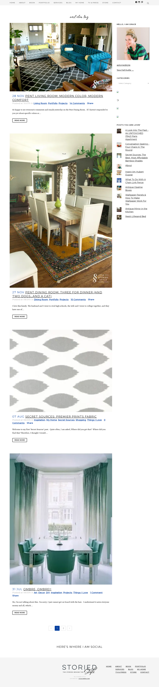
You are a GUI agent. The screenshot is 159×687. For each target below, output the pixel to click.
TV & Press (120, 672)
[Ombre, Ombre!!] (61, 519)
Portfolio (53, 103)
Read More (20, 120)
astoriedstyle (123, 65)
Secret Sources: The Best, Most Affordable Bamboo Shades (136, 157)
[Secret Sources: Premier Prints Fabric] (61, 371)
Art (35, 592)
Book (128, 666)
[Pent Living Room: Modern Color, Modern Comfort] (61, 57)
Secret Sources (66, 420)
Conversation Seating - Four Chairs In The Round (137, 147)
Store (133, 672)
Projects (63, 103)
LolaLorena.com (84, 678)
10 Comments (78, 299)
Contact (144, 672)
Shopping (81, 420)
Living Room (40, 103)
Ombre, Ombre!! (37, 589)
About (128, 165)
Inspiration (39, 420)
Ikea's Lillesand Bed (135, 216)
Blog (130, 669)
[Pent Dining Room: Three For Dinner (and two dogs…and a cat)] (61, 210)
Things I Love (94, 420)
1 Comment (96, 592)
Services (119, 669)
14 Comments (77, 103)
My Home (51, 420)
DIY (48, 592)
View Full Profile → (125, 70)
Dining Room (41, 299)
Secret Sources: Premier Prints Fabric (61, 416)
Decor (41, 592)
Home (109, 666)
